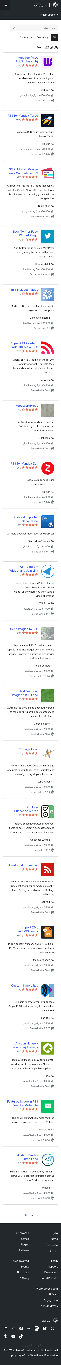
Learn (54, 1260)
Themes (24, 1238)
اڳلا (19, 1215)
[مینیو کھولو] (5, 5)
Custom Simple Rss (24, 985)
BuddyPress (49, 1306)
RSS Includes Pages (24, 289)
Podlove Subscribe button (26, 809)
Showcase (22, 1233)
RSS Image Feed (27, 749)
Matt (53, 1294)
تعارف (54, 1233)
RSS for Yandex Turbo (23, 115)
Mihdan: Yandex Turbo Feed (27, 1157)
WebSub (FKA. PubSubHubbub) (27, 59)
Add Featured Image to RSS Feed (25, 693)
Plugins (25, 1244)
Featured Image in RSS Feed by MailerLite (22, 1103)
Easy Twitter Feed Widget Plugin (25, 233)
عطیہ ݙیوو (23, 1272)
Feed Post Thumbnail (23, 865)
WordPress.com (47, 1288)
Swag (24, 1278)
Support (53, 1266)
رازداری (53, 1250)
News (54, 1238)
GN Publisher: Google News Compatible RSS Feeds (22, 171)
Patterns (24, 1250)
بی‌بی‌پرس (51, 1300)
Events (25, 1266)
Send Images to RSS (24, 629)
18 (26, 1214)
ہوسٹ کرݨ (52, 1244)
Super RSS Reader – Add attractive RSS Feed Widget (24, 345)
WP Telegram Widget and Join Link (23, 568)
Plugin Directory (49, 14)
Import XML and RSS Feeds (28, 929)
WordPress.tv (48, 1278)
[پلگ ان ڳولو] (13, 27)
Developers (51, 1272)
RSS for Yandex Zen (24, 463)
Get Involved (21, 1260)
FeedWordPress (27, 405)
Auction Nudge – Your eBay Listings (25, 1045)
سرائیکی (45, 1320)
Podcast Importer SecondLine (26, 519)
